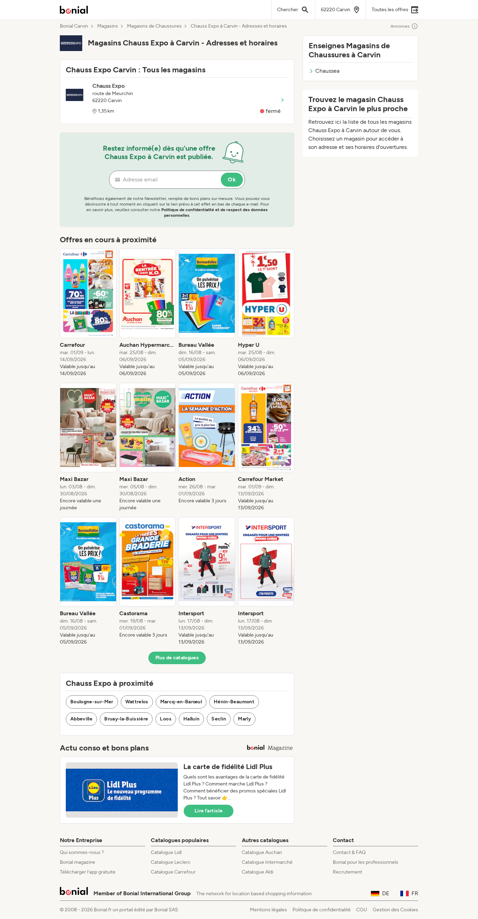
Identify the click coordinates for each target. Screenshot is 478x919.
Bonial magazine (77, 862)
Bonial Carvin (74, 26)
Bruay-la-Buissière (126, 719)
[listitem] (88, 313)
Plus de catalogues (177, 658)
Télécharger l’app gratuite (87, 872)
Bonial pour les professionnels (365, 862)
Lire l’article (209, 811)
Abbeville (81, 719)
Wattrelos (136, 702)
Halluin (191, 719)
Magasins (107, 26)
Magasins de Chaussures (154, 26)
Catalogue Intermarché (267, 862)
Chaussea (327, 70)
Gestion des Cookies (395, 910)
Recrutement (347, 872)
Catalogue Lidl (166, 852)
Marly (244, 719)
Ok (232, 179)
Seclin (218, 719)
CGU (361, 910)
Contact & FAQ (349, 852)
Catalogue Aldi (257, 872)
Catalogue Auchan (262, 852)
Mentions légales (268, 910)
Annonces (400, 26)
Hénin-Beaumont (234, 702)
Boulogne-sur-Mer (91, 702)
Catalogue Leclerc (171, 862)
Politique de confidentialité (322, 910)
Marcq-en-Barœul (181, 702)
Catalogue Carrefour (173, 872)
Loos (165, 719)
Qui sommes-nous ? (82, 852)
